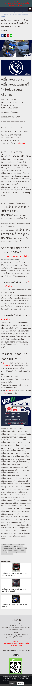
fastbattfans (21, 143)
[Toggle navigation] (30, 9)
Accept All (20, 683)
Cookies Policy (6, 680)
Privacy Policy (22, 678)
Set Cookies (12, 683)
